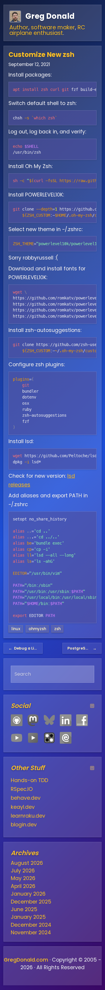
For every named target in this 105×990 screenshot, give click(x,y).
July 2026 (23, 870)
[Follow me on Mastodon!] (33, 720)
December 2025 (31, 901)
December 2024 (31, 924)
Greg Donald (50, 16)
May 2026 (23, 878)
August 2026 (27, 863)
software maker (53, 27)
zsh (57, 629)
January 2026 (28, 893)
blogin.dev (24, 824)
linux (15, 629)
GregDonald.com (26, 959)
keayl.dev (23, 807)
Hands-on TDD (29, 780)
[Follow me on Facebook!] (82, 720)
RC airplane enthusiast (47, 30)
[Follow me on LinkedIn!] (65, 720)
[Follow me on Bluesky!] (49, 720)
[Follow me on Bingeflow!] (33, 738)
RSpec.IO (22, 789)
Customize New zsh (41, 54)
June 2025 (24, 909)
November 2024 (31, 932)
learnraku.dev (28, 815)
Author (18, 27)
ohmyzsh (37, 629)
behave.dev (26, 797)
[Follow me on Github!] (16, 720)
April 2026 (23, 886)
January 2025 (28, 917)
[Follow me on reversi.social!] (49, 738)
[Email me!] (65, 738)
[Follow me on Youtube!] (16, 738)
